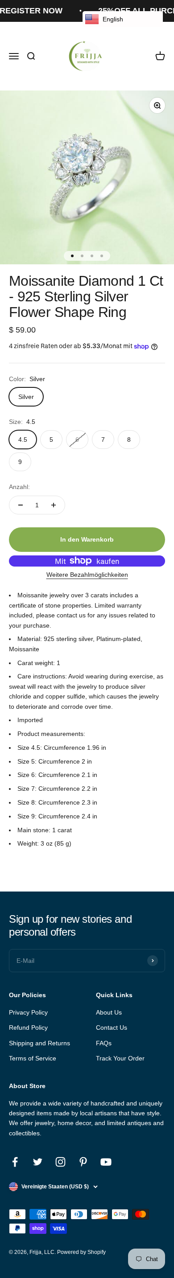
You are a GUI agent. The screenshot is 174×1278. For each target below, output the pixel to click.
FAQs (104, 1043)
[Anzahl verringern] (20, 505)
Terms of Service (32, 1058)
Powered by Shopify (81, 1252)
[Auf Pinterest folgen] (83, 1162)
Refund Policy (28, 1027)
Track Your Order (120, 1058)
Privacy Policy (28, 1012)
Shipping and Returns (39, 1043)
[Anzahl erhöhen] (53, 505)
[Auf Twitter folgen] (38, 1162)
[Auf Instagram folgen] (60, 1162)
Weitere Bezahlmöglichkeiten (87, 574)
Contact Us (111, 1027)
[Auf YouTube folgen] (106, 1162)
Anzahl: (19, 486)
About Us (109, 1012)
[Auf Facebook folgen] (15, 1162)
